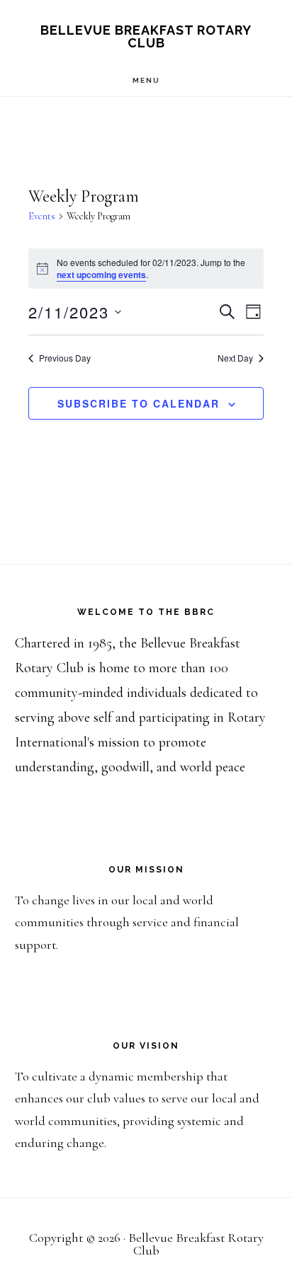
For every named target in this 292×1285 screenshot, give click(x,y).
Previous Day (65, 358)
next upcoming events (101, 274)
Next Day (235, 358)
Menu (146, 80)
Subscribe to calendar (138, 403)
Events (41, 216)
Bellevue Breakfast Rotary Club (146, 36)
